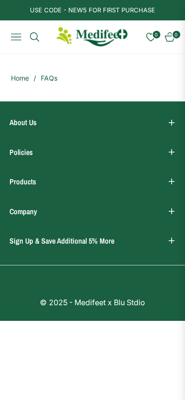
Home (20, 78)
